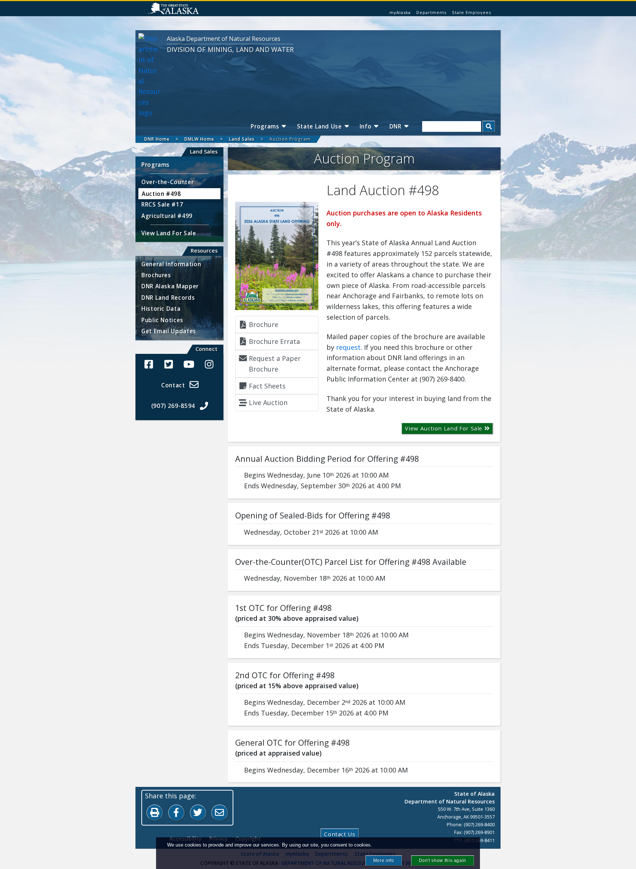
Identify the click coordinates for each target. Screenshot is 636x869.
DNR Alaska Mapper (170, 286)
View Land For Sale (168, 233)
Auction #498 (161, 193)
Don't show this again (442, 860)
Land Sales (242, 139)
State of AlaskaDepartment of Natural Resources (449, 797)
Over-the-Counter (167, 182)
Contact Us (339, 834)
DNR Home (157, 139)
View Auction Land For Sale (444, 428)
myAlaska (400, 12)
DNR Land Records (168, 297)
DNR (395, 126)
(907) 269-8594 (173, 405)
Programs (265, 126)
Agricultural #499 (166, 215)
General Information (171, 264)
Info (366, 126)
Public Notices (162, 320)
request (348, 347)
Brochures (156, 275)
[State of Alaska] (173, 8)
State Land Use (319, 126)
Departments (431, 12)
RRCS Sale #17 (162, 204)
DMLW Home (199, 139)
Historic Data (160, 308)
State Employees (471, 12)
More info (383, 860)
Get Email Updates (168, 331)
